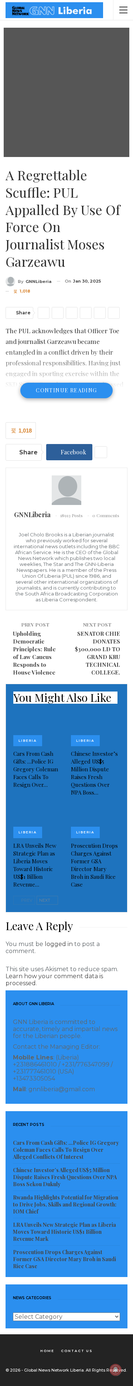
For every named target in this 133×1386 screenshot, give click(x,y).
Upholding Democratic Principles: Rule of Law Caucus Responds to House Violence (34, 653)
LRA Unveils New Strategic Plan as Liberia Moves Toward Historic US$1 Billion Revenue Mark (64, 1231)
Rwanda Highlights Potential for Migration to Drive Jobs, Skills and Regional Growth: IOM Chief (65, 1204)
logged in (59, 944)
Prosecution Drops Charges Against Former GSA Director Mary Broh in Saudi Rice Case (64, 1259)
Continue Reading (66, 390)
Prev (26, 900)
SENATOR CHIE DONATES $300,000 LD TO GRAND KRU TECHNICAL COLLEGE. (97, 653)
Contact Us (77, 1351)
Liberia (27, 740)
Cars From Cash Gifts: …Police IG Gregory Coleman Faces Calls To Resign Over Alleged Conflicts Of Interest (66, 1149)
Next (45, 900)
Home (47, 1351)
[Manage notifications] (116, 1370)
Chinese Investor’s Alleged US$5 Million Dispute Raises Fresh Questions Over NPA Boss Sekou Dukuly (65, 1177)
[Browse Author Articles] (66, 490)
